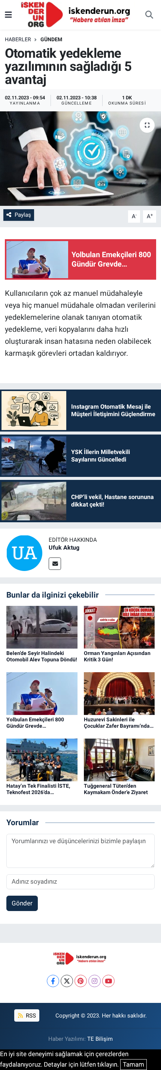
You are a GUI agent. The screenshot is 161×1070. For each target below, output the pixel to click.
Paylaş (23, 214)
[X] (67, 981)
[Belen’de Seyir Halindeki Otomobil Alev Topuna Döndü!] (42, 626)
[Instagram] (94, 981)
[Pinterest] (81, 981)
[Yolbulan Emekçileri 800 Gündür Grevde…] (42, 693)
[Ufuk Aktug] (24, 552)
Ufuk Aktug (64, 547)
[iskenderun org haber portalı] (77, 14)
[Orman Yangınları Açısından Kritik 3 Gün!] (119, 626)
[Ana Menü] (8, 14)
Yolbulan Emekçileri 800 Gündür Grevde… (35, 722)
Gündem (51, 39)
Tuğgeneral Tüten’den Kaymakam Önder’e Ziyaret (116, 789)
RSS (30, 1015)
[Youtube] (108, 981)
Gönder (22, 903)
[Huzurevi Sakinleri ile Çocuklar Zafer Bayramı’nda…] (119, 693)
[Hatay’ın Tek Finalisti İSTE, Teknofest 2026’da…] (42, 759)
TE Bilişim (100, 1039)
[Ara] (149, 15)
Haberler (18, 39)
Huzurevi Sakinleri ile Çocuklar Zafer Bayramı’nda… (119, 722)
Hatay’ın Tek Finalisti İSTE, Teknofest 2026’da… (38, 789)
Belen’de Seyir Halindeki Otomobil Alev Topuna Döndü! (41, 656)
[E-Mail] (55, 563)
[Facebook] (53, 981)
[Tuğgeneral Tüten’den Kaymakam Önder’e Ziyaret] (119, 759)
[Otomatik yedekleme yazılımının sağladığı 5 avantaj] (80, 158)
